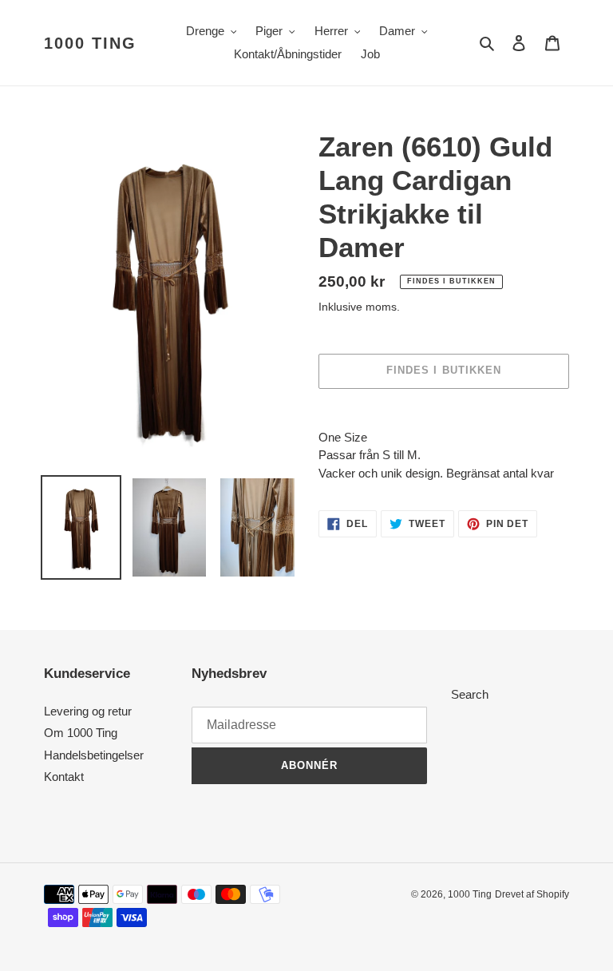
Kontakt (64, 776)
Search (469, 694)
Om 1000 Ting (80, 732)
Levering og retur (88, 711)
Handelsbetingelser (94, 755)
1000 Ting (90, 43)
